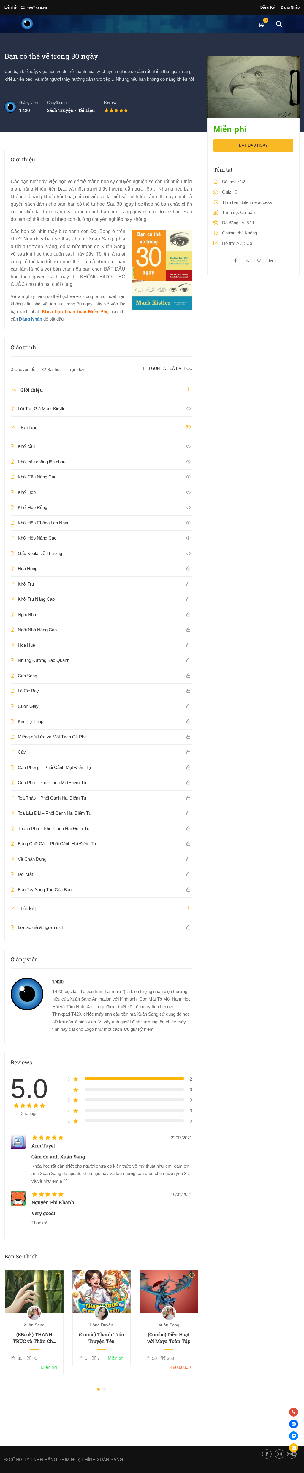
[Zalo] (293, 1424)
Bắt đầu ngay (253, 145)
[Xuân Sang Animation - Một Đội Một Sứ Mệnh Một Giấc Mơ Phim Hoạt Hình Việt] (27, 24)
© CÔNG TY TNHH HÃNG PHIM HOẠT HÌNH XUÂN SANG (63, 1459)
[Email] (293, 1447)
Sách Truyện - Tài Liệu (71, 110)
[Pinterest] (259, 260)
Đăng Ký (267, 7)
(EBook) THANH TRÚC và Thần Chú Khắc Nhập (34, 1337)
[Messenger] (293, 1435)
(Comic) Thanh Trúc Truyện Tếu (101, 1337)
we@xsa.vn (37, 7)
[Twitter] (247, 260)
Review (110, 102)
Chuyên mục (58, 102)
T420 (58, 981)
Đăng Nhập (290, 7)
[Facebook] (235, 260)
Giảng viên (28, 102)
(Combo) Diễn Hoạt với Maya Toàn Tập (168, 1337)
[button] (98, 1389)
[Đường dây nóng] (293, 1412)
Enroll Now (34, 1291)
